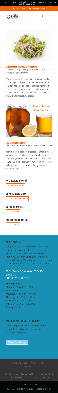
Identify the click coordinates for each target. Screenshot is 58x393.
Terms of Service (19, 363)
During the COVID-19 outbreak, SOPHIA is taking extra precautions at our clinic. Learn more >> (29, 3)
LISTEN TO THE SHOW (17, 198)
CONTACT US (13, 224)
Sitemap (27, 366)
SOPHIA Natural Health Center (34, 388)
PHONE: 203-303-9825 (17, 278)
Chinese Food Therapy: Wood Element (22, 66)
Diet (8, 145)
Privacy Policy (37, 363)
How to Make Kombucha (16, 142)
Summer (24, 72)
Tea (50, 145)
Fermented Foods (37, 69)
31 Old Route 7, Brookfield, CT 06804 (24, 271)
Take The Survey (17, 342)
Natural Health (12, 72)
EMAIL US (11, 274)
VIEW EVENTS (13, 211)
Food (49, 69)
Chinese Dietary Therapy (17, 69)
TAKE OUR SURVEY (15, 185)
